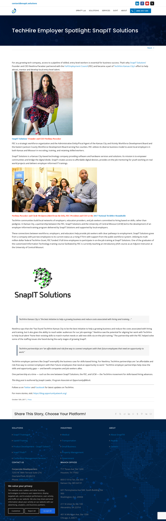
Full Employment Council (76, 66)
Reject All (32, 511)
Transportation (69, 440)
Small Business (69, 446)
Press (30, 399)
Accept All (48, 511)
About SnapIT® (118, 434)
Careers (114, 446)
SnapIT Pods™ (19, 452)
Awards (114, 440)
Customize (16, 511)
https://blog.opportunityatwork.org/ (50, 393)
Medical (65, 434)
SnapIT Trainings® (21, 434)
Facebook (39, 387)
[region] (31, 499)
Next (149, 47)
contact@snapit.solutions (24, 3)
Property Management (72, 452)
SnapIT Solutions (138, 62)
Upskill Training (20, 440)
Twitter (27, 387)
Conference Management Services (29, 458)
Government (68, 458)
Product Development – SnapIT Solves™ (32, 446)
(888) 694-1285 (26, 479)
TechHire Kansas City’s (124, 66)
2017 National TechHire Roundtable (110, 216)
